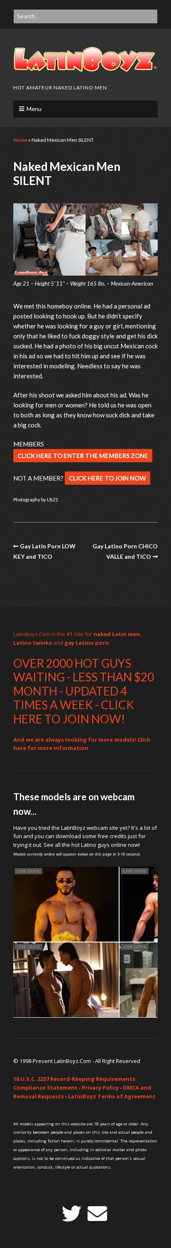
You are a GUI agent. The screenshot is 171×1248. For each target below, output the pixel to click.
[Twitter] (71, 1213)
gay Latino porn (86, 642)
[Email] (97, 1213)
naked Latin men (116, 634)
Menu (34, 108)
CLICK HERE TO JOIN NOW (107, 478)
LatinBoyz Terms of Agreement (112, 1096)
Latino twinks (32, 642)
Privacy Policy (100, 1087)
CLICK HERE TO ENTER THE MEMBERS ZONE (82, 455)
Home (20, 140)
